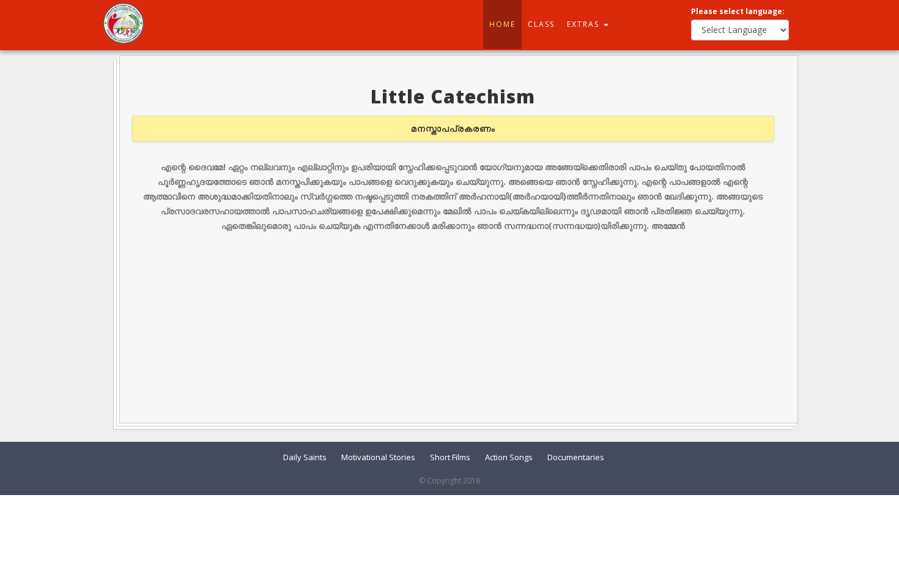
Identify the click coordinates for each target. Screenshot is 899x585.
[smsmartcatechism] (123, 22)
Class (541, 24)
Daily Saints (305, 457)
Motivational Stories (378, 457)
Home (502, 24)
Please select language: (738, 11)
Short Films (450, 457)
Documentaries (575, 457)
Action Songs (509, 457)
